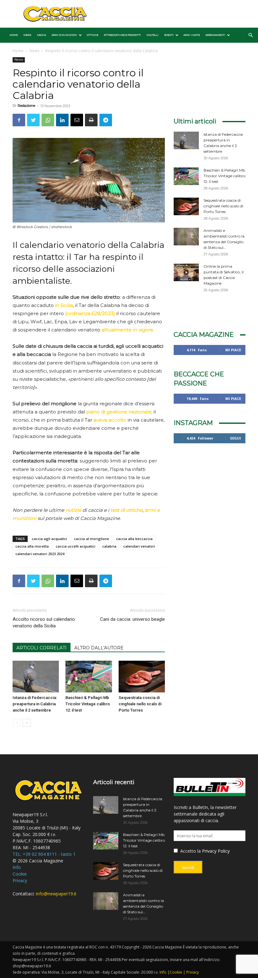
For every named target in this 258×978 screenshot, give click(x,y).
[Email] (76, 120)
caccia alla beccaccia (134, 538)
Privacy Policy (216, 851)
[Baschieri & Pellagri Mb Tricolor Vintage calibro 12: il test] (88, 676)
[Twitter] (33, 120)
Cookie (20, 874)
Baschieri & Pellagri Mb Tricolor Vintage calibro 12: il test (87, 704)
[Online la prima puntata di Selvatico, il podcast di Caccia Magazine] (186, 272)
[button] (250, 35)
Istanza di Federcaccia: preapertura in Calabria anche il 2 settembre (35, 704)
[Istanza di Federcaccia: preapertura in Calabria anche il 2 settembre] (36, 676)
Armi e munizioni (64, 35)
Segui (235, 438)
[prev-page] (16, 723)
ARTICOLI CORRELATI (41, 648)
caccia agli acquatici (49, 538)
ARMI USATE (191, 35)
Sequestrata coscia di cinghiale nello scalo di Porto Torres (140, 704)
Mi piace (233, 349)
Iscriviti (188, 867)
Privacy (20, 880)
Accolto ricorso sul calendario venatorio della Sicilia (44, 622)
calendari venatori (139, 546)
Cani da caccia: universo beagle (132, 619)
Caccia (41, 35)
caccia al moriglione (91, 538)
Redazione (26, 105)
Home (13, 35)
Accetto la (190, 851)
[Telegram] (105, 120)
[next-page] (27, 723)
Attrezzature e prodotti (122, 35)
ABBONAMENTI (215, 35)
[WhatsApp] (48, 120)
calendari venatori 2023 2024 (39, 553)
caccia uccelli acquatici (75, 546)
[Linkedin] (62, 120)
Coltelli (153, 35)
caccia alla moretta (32, 546)
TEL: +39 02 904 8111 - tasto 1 (44, 854)
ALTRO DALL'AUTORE (99, 648)
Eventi (169, 35)
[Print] (91, 120)
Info (17, 867)
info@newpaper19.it (56, 894)
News (27, 35)
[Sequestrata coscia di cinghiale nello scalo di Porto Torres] (142, 676)
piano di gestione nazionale (118, 412)
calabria (109, 546)
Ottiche (92, 35)
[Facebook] (19, 120)
